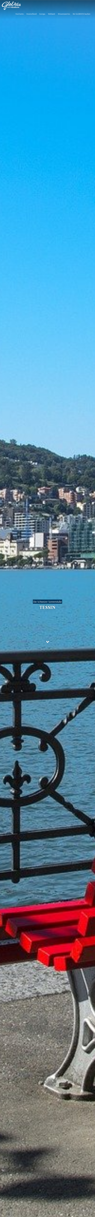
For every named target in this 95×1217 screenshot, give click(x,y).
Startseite (19, 14)
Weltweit (51, 14)
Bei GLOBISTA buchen (81, 14)
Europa (42, 14)
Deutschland (31, 14)
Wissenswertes (64, 14)
